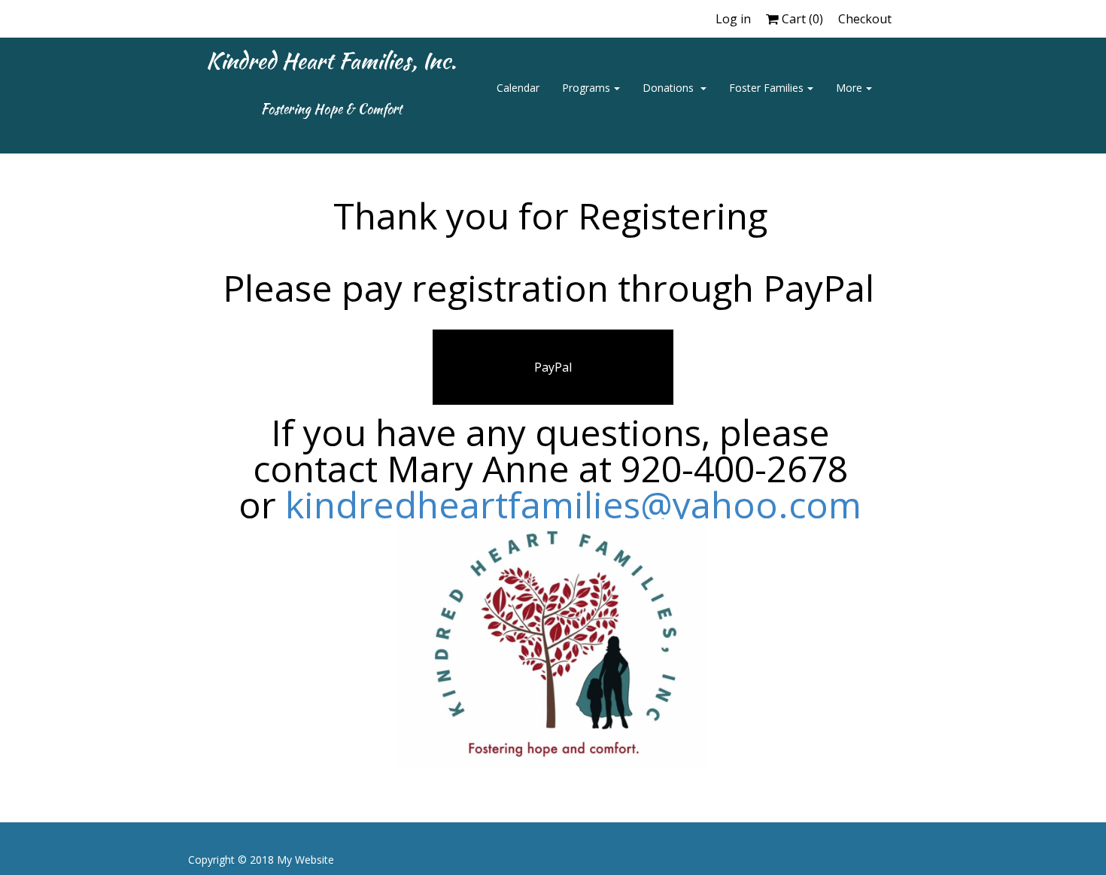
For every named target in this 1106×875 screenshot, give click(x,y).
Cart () (801, 19)
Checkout (865, 19)
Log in (733, 19)
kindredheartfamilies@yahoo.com (573, 504)
